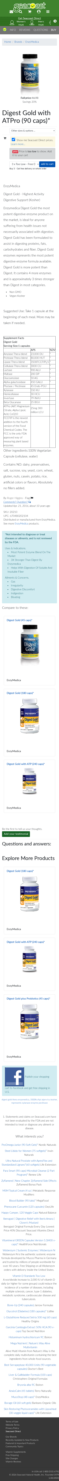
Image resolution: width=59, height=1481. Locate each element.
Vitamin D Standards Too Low (28, 1276)
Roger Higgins (15, 498)
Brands (18, 42)
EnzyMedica (32, 42)
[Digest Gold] (29, 650)
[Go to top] (5, 30)
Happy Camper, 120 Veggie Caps (20, 1213)
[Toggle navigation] (47, 12)
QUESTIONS (40, 30)
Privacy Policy (12, 1428)
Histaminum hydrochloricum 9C (26, 1337)
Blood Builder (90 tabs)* (22, 1201)
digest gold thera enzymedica (15, 1100)
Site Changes (12, 1458)
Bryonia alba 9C (26, 1385)
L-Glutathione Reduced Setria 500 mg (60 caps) (30, 1317)
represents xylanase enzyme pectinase (29, 1103)
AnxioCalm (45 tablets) (21, 1391)
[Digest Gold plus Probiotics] (29, 1028)
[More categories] (55, 21)
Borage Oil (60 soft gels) (17, 1403)
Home (7, 42)
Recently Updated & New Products (22, 1440)
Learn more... (18, 144)
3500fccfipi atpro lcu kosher (43, 1100)
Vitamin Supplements (16, 1452)
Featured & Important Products (20, 1443)
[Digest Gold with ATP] (29, 786)
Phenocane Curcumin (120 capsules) (24, 1207)
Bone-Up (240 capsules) (20, 1305)
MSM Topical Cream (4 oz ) (17, 1191)
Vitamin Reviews (13, 1462)
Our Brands (11, 1437)
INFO (13, 30)
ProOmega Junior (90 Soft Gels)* (20, 1145)
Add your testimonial (16, 834)
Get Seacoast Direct (29, 18)
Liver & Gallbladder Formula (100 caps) (30, 1375)
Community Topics (14, 1446)
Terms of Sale (12, 1422)
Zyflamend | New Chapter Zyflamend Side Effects (28, 1181)
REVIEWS (24, 30)
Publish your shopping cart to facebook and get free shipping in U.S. (27, 1084)
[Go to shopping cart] (29, 12)
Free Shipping (12, 1455)
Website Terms (12, 1425)
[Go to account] (39, 12)
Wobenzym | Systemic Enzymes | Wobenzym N (29, 1250)
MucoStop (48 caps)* (23, 1397)
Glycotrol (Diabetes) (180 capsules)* (26, 1311)
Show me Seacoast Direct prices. (32, 142)
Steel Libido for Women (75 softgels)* (26, 1151)
